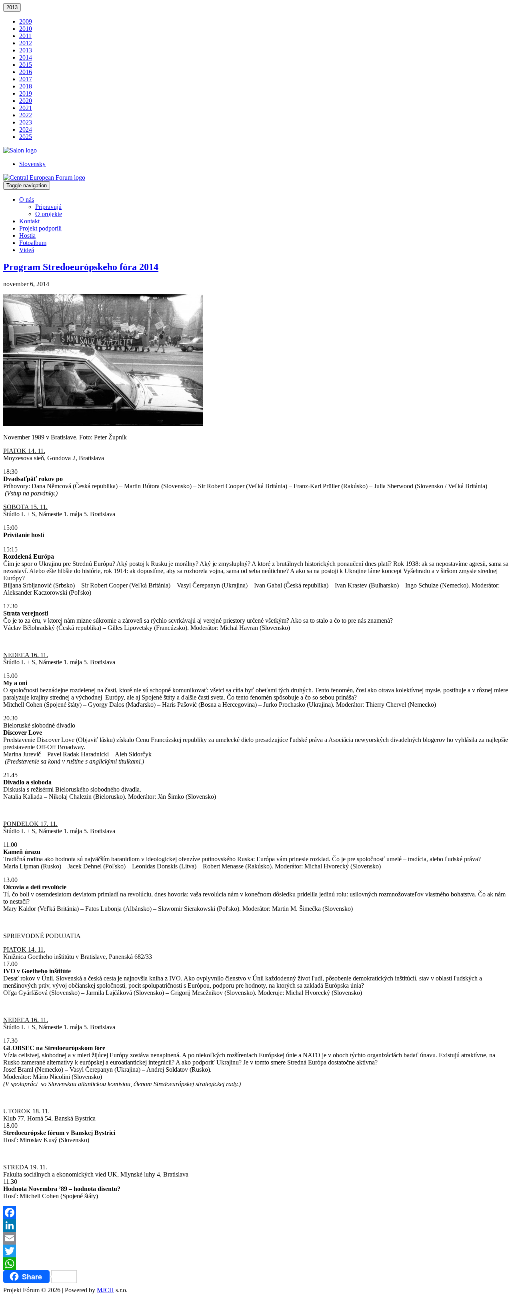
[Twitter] (256, 1251)
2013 (12, 7)
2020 (25, 100)
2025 (25, 136)
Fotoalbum (32, 242)
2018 (25, 86)
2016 (25, 71)
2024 (25, 129)
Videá (26, 250)
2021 (25, 107)
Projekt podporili (40, 228)
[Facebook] (256, 1212)
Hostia (27, 235)
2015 (25, 64)
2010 (25, 28)
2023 (25, 122)
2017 (25, 79)
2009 (25, 21)
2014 (25, 57)
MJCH (105, 1290)
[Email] (256, 1238)
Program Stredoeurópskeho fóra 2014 (80, 267)
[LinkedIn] (256, 1225)
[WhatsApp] (256, 1263)
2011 (25, 35)
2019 (25, 93)
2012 (25, 43)
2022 (25, 115)
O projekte (48, 213)
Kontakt (29, 221)
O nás (26, 199)
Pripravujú (48, 206)
